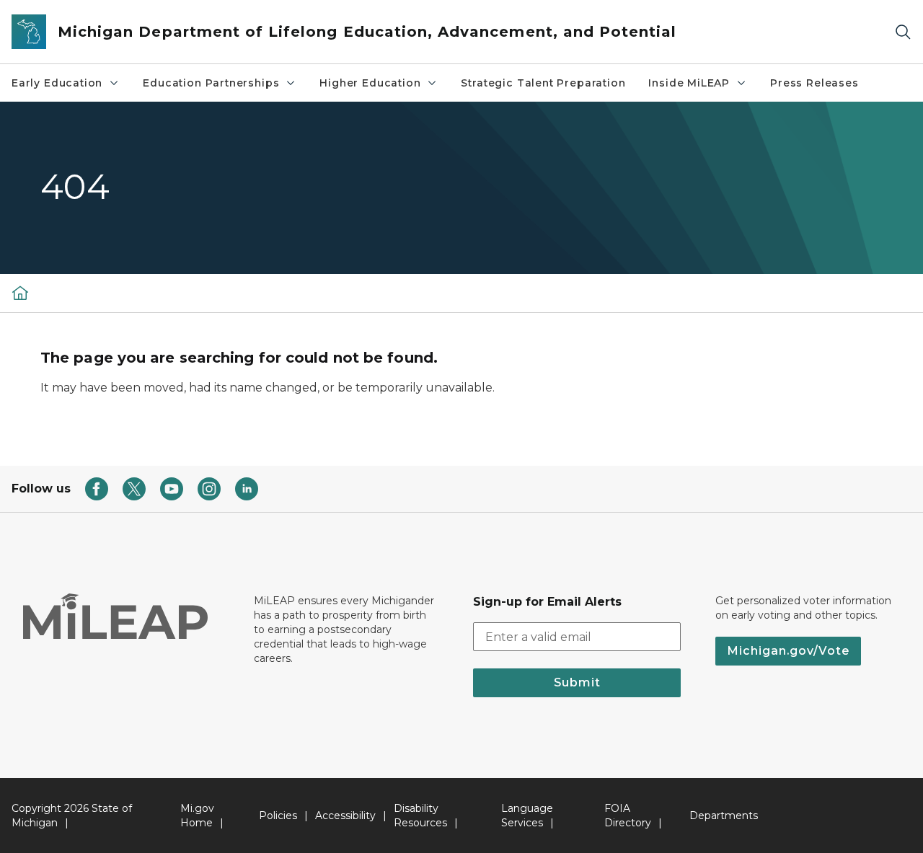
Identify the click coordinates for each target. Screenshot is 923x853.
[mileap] (20, 292)
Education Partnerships (211, 82)
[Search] (902, 32)
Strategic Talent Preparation (543, 82)
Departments (723, 815)
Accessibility (345, 815)
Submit (577, 682)
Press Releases (814, 82)
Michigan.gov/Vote (788, 651)
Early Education (57, 82)
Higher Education (369, 82)
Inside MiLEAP (689, 82)
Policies (278, 815)
